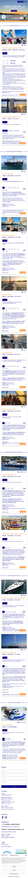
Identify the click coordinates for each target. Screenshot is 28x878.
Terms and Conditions (6, 846)
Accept (14, 866)
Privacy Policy (17, 876)
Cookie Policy (11, 876)
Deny (14, 870)
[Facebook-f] (2, 817)
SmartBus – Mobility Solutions (12, 824)
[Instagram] (6, 817)
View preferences (14, 873)
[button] (26, 855)
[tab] (4, 53)
